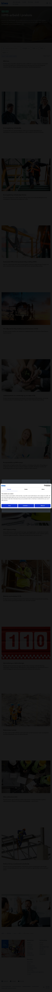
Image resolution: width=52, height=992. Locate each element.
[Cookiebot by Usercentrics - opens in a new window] (45, 486)
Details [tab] (26, 489)
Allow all (42, 505)
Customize (25, 505)
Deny (9, 505)
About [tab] (43, 489)
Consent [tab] (9, 489)
